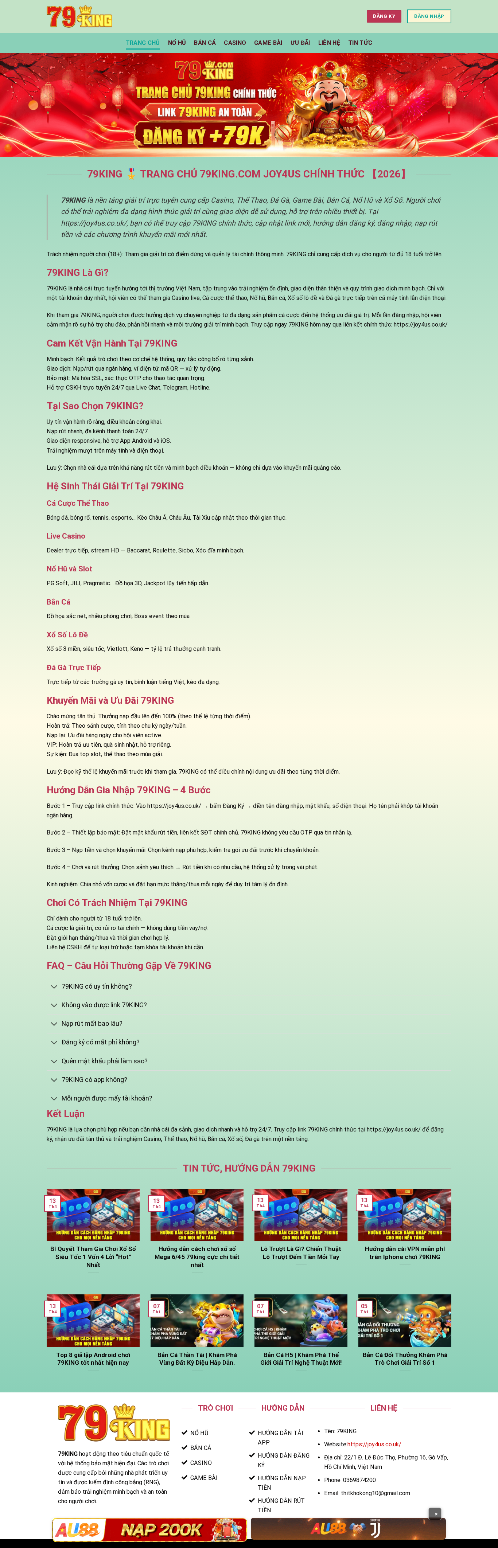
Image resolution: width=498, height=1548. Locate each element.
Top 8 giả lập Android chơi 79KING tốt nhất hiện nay (93, 1359)
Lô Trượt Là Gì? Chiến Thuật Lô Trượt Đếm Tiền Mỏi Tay (301, 1252)
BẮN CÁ (205, 42)
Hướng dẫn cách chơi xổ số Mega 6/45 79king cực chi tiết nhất (197, 1256)
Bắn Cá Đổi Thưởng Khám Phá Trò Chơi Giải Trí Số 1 (405, 1359)
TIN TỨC (360, 42)
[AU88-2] (348, 1528)
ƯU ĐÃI (300, 42)
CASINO (235, 42)
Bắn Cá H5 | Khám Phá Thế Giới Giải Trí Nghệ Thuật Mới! (301, 1359)
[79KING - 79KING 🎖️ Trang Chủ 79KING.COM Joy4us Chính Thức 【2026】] (79, 16)
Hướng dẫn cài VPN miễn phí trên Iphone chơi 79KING (405, 1252)
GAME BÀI (268, 42)
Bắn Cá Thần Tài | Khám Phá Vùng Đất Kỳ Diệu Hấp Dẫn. (197, 1359)
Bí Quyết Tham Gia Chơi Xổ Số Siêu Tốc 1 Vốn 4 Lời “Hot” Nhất (93, 1256)
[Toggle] (54, 987)
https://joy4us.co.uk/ (374, 1444)
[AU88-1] (149, 1530)
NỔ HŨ (177, 42)
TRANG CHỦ (143, 42)
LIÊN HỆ (329, 42)
